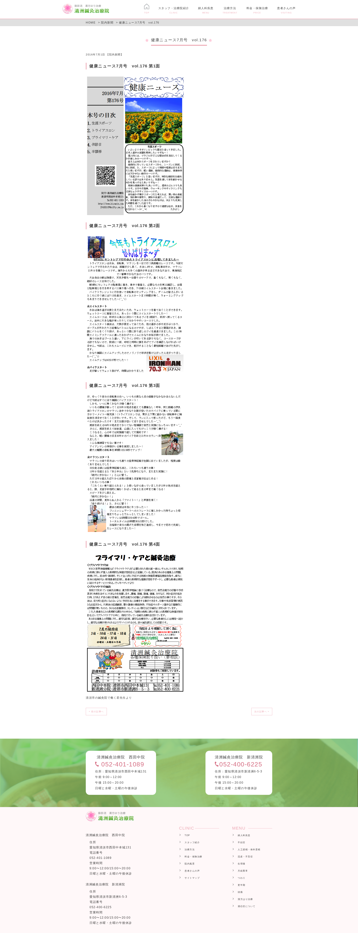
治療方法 (230, 10)
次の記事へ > (261, 711)
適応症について (246, 906)
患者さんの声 (286, 10)
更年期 (241, 885)
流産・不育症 (245, 856)
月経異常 (243, 871)
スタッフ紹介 (192, 842)
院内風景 (190, 863)
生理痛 (241, 863)
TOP (187, 835)
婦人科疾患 (205, 10)
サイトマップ (192, 878)
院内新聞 (115, 54)
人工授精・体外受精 (249, 849)
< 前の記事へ (96, 711)
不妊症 (241, 842)
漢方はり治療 (245, 899)
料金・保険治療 (257, 10)
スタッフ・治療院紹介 (173, 10)
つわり (241, 878)
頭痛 (240, 892)
